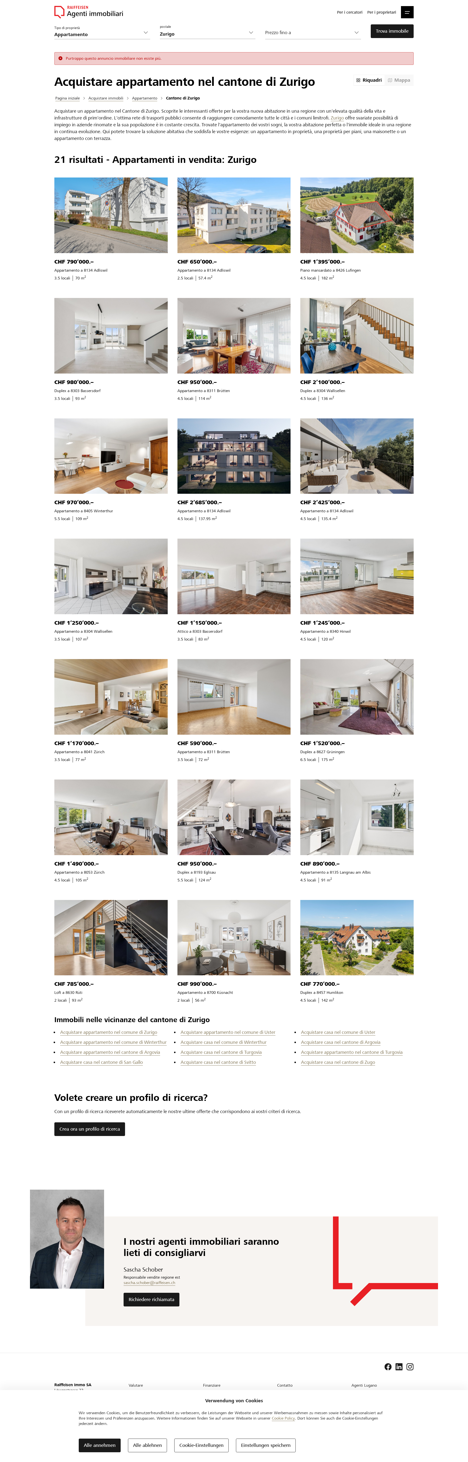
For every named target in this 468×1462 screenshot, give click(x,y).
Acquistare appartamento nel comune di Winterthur (113, 1042)
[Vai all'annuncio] (111, 215)
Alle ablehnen (147, 1445)
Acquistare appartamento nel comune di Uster (228, 1032)
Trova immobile (392, 31)
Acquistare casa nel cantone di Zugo (338, 1062)
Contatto (284, 1385)
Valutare (136, 1385)
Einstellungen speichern (266, 1445)
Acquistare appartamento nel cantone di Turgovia (352, 1052)
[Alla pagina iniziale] (88, 12)
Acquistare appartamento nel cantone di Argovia (110, 1052)
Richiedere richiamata (151, 1299)
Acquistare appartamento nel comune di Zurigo (108, 1032)
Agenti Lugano (364, 1385)
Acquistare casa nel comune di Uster (338, 1032)
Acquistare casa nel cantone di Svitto (218, 1062)
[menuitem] (349, 12)
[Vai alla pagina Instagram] (410, 1367)
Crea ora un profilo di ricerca (89, 1129)
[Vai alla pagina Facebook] (388, 1367)
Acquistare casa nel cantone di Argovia (340, 1042)
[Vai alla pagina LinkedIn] (399, 1367)
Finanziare (211, 1385)
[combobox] (204, 34)
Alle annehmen (100, 1445)
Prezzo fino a (278, 32)
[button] (407, 12)
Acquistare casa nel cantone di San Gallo (101, 1062)
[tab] (369, 80)
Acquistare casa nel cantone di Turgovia (221, 1052)
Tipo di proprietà (67, 28)
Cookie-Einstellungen (201, 1445)
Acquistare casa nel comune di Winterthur (224, 1042)
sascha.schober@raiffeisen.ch (149, 1282)
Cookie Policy (283, 1418)
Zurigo (337, 118)
